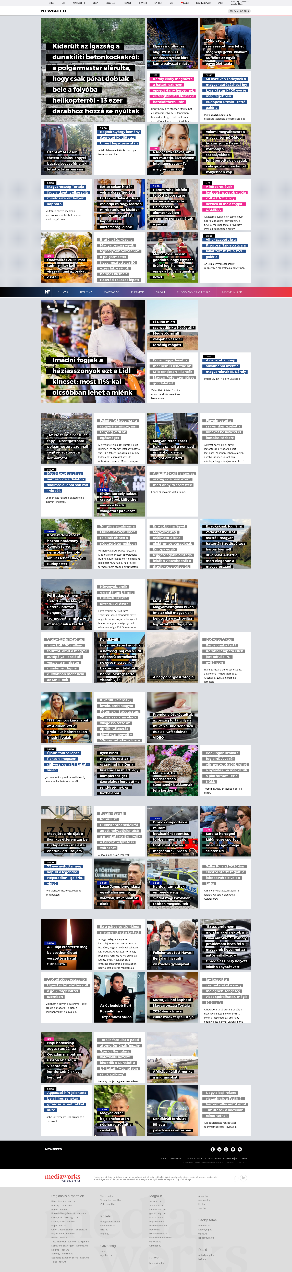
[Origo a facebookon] (213, 1149)
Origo (51, 3)
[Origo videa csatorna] (233, 1149)
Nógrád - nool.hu (60, 1249)
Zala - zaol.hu (107, 1204)
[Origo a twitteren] (219, 1149)
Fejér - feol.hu (58, 1225)
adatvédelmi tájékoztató (171, 1159)
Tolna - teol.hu (59, 1261)
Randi (186, 3)
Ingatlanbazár (203, 3)
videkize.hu (155, 1241)
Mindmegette (79, 3)
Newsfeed (110, 3)
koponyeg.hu (205, 1229)
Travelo (143, 3)
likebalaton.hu (156, 1217)
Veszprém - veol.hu (110, 1200)
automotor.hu (156, 1205)
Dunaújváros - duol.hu (63, 1221)
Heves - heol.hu (59, 1237)
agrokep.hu (106, 1255)
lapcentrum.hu (206, 1237)
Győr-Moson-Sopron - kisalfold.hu (69, 1229)
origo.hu (104, 1233)
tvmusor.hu (155, 1245)
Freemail (127, 3)
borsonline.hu (156, 1263)
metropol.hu (204, 1200)
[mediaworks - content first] (62, 1178)
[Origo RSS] (240, 1149)
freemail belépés (239, 11)
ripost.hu (203, 1196)
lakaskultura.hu (157, 1209)
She (171, 3)
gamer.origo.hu (157, 1213)
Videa (95, 3)
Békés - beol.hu (59, 1209)
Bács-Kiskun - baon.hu (63, 1201)
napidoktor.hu (156, 1221)
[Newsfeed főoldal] (53, 1149)
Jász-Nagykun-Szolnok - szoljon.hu (70, 1241)
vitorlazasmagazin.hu (160, 1237)
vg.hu (103, 1251)
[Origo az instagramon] (226, 1149)
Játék (220, 3)
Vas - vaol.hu (107, 1196)
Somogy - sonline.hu (62, 1253)
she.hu (202, 1208)
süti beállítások (214, 1159)
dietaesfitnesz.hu (158, 1233)
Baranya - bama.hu (61, 1205)
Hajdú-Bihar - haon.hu (63, 1233)
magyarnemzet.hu (110, 1221)
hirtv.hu (104, 1229)
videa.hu (203, 1233)
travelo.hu (154, 1229)
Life (63, 3)
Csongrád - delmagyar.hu (65, 1217)
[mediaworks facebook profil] (235, 1178)
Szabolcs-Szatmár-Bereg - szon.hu (70, 1257)
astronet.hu (155, 1201)
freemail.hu (204, 1225)
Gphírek (158, 3)
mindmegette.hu (158, 1225)
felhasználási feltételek (195, 1159)
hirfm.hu (202, 1259)
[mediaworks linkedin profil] (243, 1178)
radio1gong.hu (206, 1255)
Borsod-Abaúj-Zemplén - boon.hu (69, 1213)
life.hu (201, 1204)
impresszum (228, 1159)
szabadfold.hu (107, 1225)
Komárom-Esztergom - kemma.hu (69, 1245)
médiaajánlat (241, 1159)
